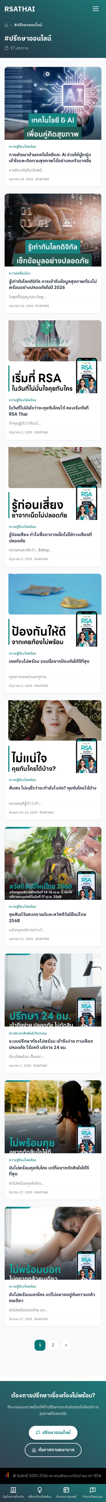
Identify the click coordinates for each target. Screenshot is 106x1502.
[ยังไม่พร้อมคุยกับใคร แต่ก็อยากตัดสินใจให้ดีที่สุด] (53, 1116)
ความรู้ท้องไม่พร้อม (22, 146)
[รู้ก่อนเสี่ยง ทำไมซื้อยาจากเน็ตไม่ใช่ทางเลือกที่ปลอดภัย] (53, 483)
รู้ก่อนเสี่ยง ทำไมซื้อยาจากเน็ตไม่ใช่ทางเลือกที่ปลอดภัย (50, 538)
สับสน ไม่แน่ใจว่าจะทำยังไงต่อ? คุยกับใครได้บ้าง (52, 788)
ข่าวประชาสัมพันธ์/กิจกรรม (28, 1033)
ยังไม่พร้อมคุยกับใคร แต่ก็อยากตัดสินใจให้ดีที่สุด (49, 1171)
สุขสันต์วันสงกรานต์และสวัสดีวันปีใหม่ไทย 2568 (47, 917)
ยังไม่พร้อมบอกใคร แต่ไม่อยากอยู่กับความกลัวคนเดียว (52, 1298)
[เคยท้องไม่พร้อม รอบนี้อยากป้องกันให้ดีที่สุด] (53, 610)
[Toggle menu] (96, 9)
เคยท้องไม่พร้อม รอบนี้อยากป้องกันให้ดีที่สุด (49, 661)
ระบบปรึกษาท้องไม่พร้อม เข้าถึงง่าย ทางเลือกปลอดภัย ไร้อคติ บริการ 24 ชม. (51, 1044)
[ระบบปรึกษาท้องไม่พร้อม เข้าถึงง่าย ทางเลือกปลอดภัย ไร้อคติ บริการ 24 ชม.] (53, 990)
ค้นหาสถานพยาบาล (56, 1450)
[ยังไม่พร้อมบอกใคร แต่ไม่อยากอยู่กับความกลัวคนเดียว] (53, 1243)
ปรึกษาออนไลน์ (56, 1432)
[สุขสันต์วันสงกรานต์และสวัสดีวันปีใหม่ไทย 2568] (53, 863)
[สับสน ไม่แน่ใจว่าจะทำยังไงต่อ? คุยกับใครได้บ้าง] (53, 736)
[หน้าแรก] (6, 25)
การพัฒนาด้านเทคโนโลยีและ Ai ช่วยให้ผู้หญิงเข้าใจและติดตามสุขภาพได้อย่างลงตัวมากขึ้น (50, 158)
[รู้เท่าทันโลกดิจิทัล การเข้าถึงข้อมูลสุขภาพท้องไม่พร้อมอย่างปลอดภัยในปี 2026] (53, 230)
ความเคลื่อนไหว (20, 273)
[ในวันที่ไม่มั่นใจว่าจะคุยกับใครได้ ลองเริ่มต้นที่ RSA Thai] (53, 356)
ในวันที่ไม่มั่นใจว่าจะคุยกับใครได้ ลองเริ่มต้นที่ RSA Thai (49, 411)
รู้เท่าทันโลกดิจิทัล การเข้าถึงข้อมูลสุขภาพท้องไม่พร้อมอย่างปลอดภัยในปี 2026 (53, 284)
